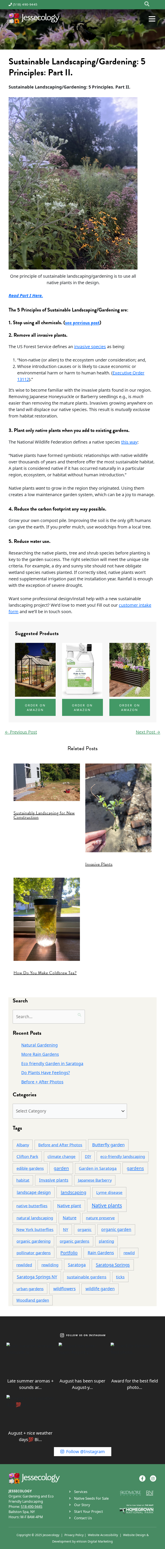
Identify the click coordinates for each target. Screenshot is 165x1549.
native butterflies (31, 1205)
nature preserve (100, 1217)
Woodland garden (32, 1300)
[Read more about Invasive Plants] (118, 807)
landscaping (73, 1192)
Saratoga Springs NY (37, 1277)
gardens (135, 1168)
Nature (69, 1218)
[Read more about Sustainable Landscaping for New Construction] (47, 782)
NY (65, 1229)
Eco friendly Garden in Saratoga (52, 1063)
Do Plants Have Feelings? (45, 1072)
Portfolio (69, 1253)
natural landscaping (35, 1217)
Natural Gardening (39, 1045)
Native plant (69, 1206)
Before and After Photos (60, 1144)
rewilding (49, 1264)
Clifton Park (27, 1156)
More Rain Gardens (40, 1054)
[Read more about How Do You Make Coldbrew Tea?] (47, 919)
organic (85, 1229)
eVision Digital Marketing (94, 1541)
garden (61, 1168)
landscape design (34, 1192)
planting (106, 1241)
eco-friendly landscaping (122, 1156)
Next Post (148, 732)
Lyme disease (109, 1192)
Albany (23, 1144)
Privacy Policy (74, 1535)
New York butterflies (34, 1229)
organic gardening (33, 1241)
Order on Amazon (35, 707)
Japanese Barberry (95, 1180)
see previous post (82, 322)
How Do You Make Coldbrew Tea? (45, 972)
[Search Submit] (80, 1014)
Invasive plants (53, 1180)
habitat (22, 1180)
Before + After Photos (42, 1082)
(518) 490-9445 (25, 4)
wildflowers (64, 1289)
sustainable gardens (86, 1277)
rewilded (24, 1264)
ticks (120, 1276)
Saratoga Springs (113, 1265)
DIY (88, 1156)
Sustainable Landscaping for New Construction (44, 815)
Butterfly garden (108, 1145)
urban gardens (30, 1288)
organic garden (116, 1229)
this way (129, 442)
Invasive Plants (99, 864)
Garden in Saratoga (98, 1168)
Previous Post (21, 732)
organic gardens (74, 1241)
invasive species (90, 346)
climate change (61, 1156)
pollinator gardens (34, 1252)
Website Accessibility (103, 1535)
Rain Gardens (101, 1253)
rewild (129, 1252)
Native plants (107, 1205)
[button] (147, 4)
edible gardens (30, 1168)
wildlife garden (100, 1289)
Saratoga (77, 1265)
